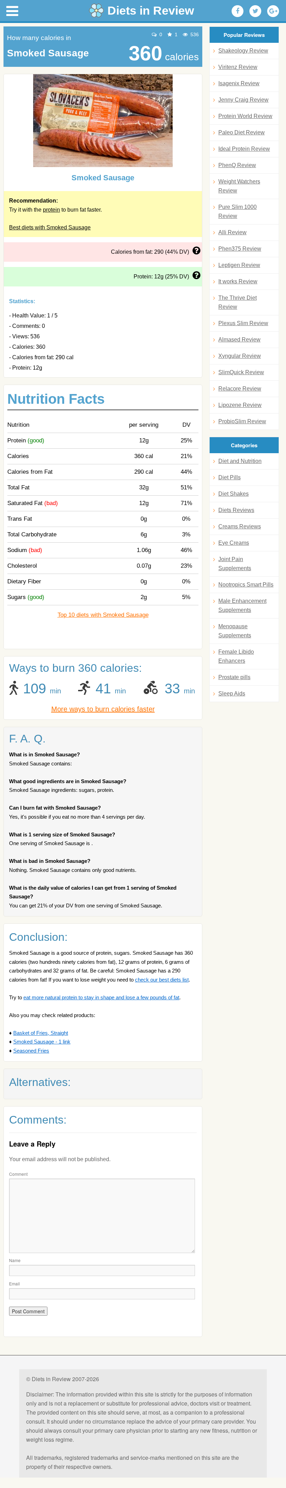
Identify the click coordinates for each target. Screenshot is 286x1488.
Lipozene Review (240, 405)
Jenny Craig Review (243, 100)
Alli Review (232, 232)
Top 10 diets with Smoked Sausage (103, 615)
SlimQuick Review (241, 372)
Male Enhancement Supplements (242, 605)
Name (15, 1260)
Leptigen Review (239, 265)
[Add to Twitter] (255, 11)
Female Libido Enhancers (236, 656)
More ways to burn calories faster (103, 709)
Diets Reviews (236, 510)
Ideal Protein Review (244, 149)
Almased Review (239, 340)
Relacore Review (239, 389)
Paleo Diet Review (241, 132)
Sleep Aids (231, 693)
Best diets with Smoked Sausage (50, 227)
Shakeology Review (243, 51)
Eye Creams (233, 543)
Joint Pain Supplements (234, 563)
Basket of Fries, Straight (40, 1033)
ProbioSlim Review (242, 421)
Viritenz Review (237, 67)
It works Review (237, 281)
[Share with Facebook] (237, 11)
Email (14, 1283)
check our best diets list (162, 980)
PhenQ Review (237, 165)
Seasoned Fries (31, 1051)
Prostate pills (234, 677)
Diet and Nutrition (240, 461)
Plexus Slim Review (243, 323)
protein (51, 210)
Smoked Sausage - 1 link (41, 1042)
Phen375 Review (239, 249)
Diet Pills (229, 477)
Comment (18, 1174)
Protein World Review (245, 116)
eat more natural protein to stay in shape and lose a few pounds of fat (101, 997)
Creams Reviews (239, 526)
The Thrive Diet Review (237, 302)
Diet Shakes (233, 494)
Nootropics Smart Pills (245, 585)
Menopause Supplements (234, 630)
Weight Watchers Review (239, 186)
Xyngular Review (239, 356)
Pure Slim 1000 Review (237, 211)
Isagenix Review (238, 83)
